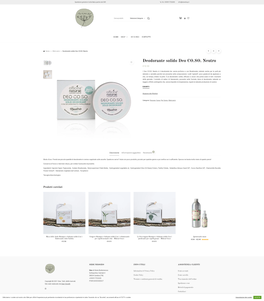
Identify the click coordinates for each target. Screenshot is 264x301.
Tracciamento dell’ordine (187, 279)
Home (47, 51)
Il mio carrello (183, 275)
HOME (115, 37)
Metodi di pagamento (185, 287)
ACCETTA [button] (257, 297)
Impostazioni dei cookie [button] (244, 297)
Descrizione (114, 152)
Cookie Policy (138, 275)
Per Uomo (164, 100)
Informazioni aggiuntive (131, 152)
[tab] (114, 153)
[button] (150, 93)
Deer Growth (65, 284)
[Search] (148, 18)
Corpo (158, 100)
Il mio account (183, 271)
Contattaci (182, 291)
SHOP (123, 37)
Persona (152, 100)
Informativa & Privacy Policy (144, 271)
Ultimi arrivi (56, 51)
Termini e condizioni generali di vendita (148, 279)
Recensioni (148, 152)
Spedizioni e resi (184, 283)
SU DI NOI (135, 37)
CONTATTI (146, 37)
